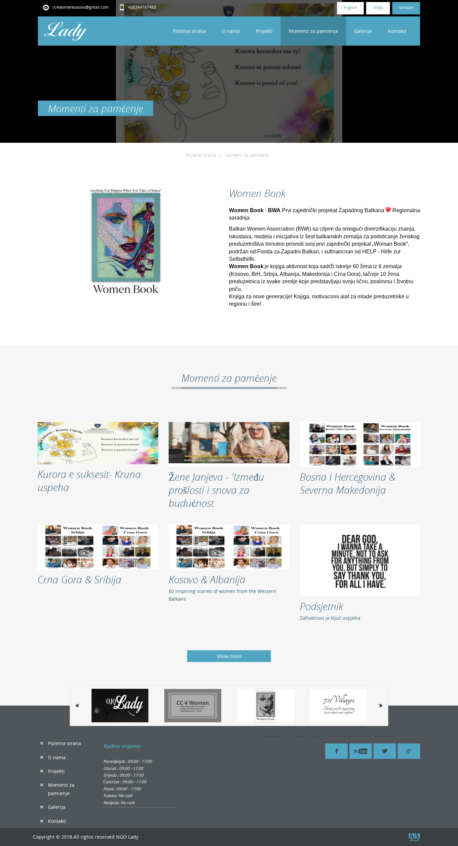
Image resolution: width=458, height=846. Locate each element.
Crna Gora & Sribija (79, 579)
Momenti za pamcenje (247, 155)
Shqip (378, 7)
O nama (231, 31)
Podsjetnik (321, 606)
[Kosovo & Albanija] (229, 547)
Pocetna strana (200, 155)
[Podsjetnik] (360, 560)
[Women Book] (265, 705)
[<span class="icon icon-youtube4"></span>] (360, 751)
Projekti (264, 31)
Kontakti (397, 31)
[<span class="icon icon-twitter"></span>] (385, 751)
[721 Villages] (338, 705)
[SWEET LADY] (120, 705)
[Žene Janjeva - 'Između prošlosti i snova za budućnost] (229, 444)
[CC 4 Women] (192, 705)
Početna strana (189, 31)
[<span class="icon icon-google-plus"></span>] (409, 751)
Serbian (406, 7)
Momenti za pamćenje (313, 31)
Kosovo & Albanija (207, 579)
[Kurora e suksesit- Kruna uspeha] (98, 443)
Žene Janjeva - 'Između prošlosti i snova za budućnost (216, 489)
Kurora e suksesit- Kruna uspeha (89, 481)
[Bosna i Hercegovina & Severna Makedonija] (360, 444)
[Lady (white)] (65, 31)
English (350, 7)
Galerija (363, 31)
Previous (76, 705)
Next (381, 705)
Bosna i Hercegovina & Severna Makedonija (348, 483)
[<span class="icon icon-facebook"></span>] (336, 751)
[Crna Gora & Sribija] (98, 547)
